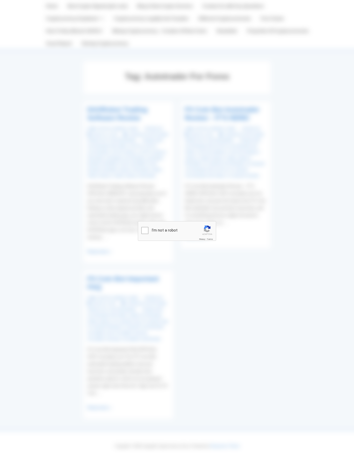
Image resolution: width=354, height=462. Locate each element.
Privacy (202, 239)
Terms (210, 239)
